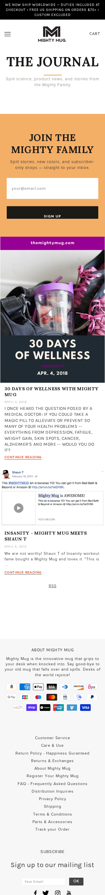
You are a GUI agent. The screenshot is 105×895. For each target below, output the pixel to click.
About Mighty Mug (52, 768)
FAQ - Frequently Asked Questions (53, 784)
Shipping (52, 806)
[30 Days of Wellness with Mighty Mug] (52, 312)
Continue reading (23, 457)
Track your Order (52, 829)
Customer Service (52, 738)
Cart (95, 34)
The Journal (52, 61)
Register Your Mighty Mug (53, 776)
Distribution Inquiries (53, 791)
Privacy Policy (52, 799)
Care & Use (52, 745)
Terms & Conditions (52, 814)
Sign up (52, 216)
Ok (76, 881)
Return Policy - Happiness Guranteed (52, 753)
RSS (53, 586)
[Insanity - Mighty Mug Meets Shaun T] (52, 499)
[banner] (52, 34)
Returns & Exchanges (52, 761)
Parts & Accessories (52, 822)
